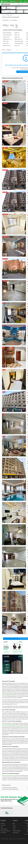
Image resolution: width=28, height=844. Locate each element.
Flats (16, 25)
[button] (4, 8)
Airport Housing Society (19, 43)
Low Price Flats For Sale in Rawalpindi (10, 789)
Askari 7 (17, 37)
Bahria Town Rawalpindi (7, 32)
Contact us (3, 825)
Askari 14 (6, 37)
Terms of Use (3, 832)
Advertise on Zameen (5, 830)
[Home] (2, 1)
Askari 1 (17, 34)
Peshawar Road (7, 34)
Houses (12, 25)
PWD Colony (18, 39)
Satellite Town (6, 45)
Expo (14, 828)
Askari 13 (5, 43)
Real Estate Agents (17, 830)
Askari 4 (5, 41)
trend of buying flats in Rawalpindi (11, 775)
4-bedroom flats (23, 727)
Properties (5, 1)
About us (3, 823)
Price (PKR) (3, 10)
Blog (14, 823)
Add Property (16, 832)
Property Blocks (13, 1)
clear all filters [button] (14, 20)
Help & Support (4, 828)
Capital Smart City (7, 39)
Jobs (2, 827)
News (14, 825)
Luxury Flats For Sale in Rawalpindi (9, 787)
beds (17, 10)
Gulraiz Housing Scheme (19, 41)
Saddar (17, 32)
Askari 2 (17, 45)
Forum (14, 827)
